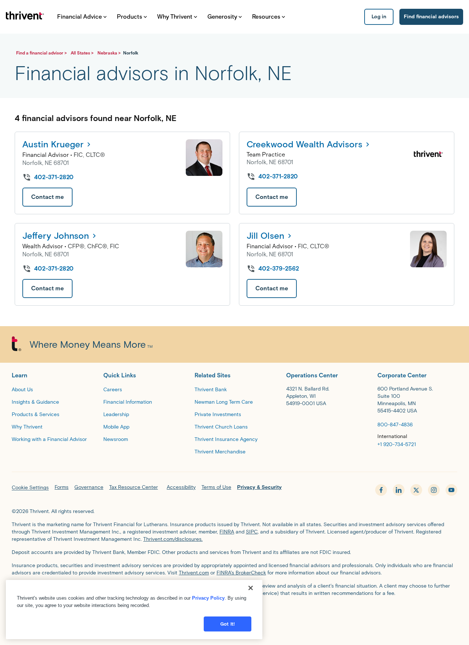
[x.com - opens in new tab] (416, 490)
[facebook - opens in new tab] (381, 490)
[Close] (251, 588)
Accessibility (181, 487)
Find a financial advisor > (42, 53)
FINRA (226, 532)
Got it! (227, 624)
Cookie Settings (30, 487)
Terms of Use (216, 487)
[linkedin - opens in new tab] (399, 490)
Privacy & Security (259, 487)
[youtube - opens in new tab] (451, 490)
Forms (62, 487)
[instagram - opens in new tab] (434, 490)
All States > (83, 53)
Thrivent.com (194, 573)
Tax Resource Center (133, 487)
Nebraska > (109, 53)
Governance (88, 487)
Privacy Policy (208, 598)
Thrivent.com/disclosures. (173, 539)
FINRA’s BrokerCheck (241, 573)
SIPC (252, 532)
